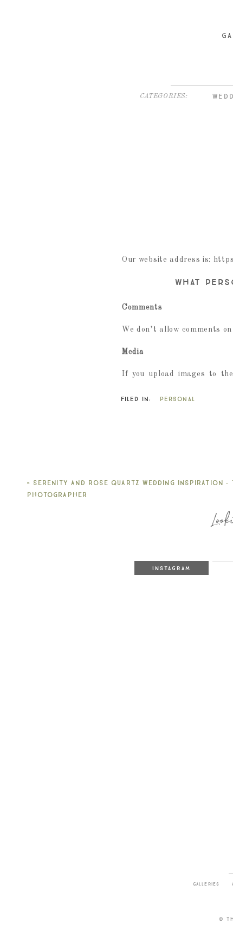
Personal (177, 399)
